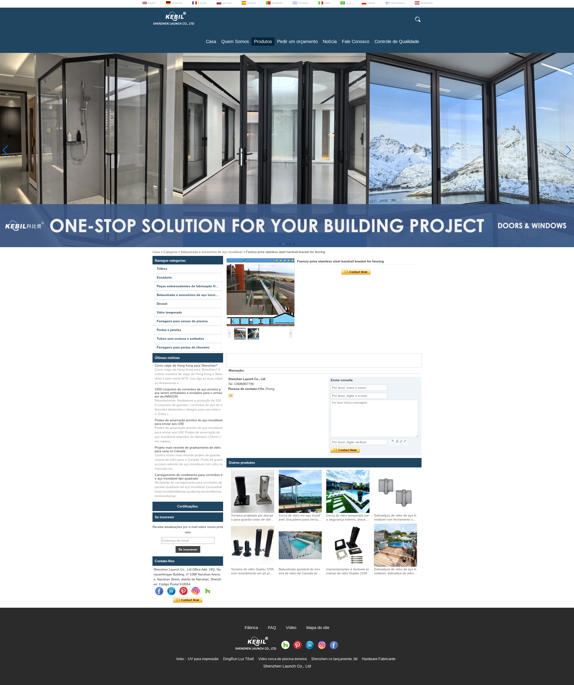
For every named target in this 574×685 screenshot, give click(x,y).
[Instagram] (195, 591)
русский (226, 3)
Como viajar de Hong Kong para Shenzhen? (186, 365)
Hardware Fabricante (379, 659)
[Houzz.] (207, 591)
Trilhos (162, 268)
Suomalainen (398, 3)
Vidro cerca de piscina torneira (282, 659)
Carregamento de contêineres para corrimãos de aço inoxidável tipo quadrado (188, 476)
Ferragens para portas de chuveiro (183, 347)
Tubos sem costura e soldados (180, 338)
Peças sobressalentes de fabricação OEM (188, 286)
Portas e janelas (169, 330)
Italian (327, 3)
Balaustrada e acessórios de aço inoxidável (211, 252)
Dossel (162, 303)
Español (251, 3)
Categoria (170, 252)
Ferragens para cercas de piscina (182, 321)
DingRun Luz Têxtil (238, 659)
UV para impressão (203, 659)
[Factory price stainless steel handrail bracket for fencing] (260, 292)
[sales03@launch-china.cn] (230, 395)
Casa (211, 41)
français (202, 3)
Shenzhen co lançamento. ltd (334, 659)
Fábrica (251, 627)
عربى (349, 3)
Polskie (371, 3)
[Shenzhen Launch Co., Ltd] (173, 27)
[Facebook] (159, 591)
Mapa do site (317, 627)
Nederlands (426, 3)
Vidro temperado (169, 312)
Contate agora (187, 600)
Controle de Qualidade (396, 41)
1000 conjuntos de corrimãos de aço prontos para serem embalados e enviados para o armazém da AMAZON (188, 392)
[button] (280, 244)
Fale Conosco (355, 41)
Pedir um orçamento (297, 41)
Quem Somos (235, 41)
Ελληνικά (303, 3)
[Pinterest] (183, 591)
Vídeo (291, 627)
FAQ (272, 627)
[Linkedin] (171, 591)
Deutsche (177, 3)
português (277, 3)
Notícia (330, 41)
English (152, 3)
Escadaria (164, 277)
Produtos (263, 41)
